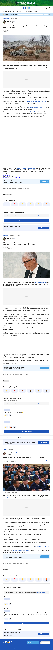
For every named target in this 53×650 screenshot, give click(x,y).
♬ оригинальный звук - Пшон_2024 (11, 177)
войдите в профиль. (41, 215)
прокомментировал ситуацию (36, 107)
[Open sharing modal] (33, 437)
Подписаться (44, 181)
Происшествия (7, 11)
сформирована (7, 497)
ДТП (26, 11)
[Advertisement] (26, 79)
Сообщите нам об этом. (23, 188)
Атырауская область (7, 194)
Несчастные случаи (32, 11)
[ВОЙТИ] (49, 8)
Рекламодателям (45, 642)
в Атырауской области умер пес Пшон (35, 101)
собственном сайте (40, 282)
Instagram (44, 227)
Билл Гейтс (5, 380)
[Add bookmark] (47, 438)
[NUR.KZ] (26, 8)
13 (6, 391)
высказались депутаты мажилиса (26, 168)
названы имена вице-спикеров (21, 550)
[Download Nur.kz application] (26, 3)
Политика (5, 449)
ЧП (23, 11)
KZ (46, 8)
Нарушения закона (17, 11)
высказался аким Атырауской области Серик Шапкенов (28, 111)
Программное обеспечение (15, 235)
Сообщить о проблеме (33, 642)
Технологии (5, 235)
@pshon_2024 (6, 175)
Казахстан (10, 449)
